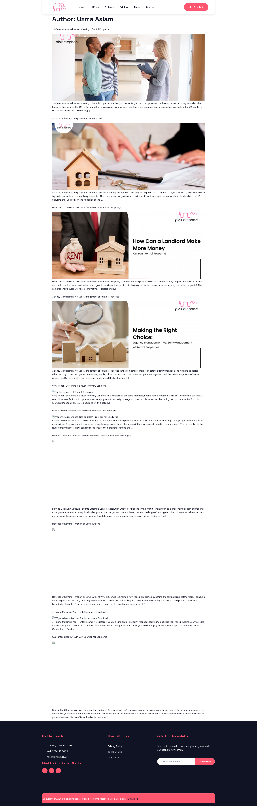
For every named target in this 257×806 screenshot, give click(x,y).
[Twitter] (51, 770)
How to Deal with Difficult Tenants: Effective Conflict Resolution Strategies (91, 435)
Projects (109, 7)
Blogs (137, 7)
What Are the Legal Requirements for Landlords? (78, 118)
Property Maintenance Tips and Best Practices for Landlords (84, 410)
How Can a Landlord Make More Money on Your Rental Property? (86, 207)
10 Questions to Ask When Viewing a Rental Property (80, 29)
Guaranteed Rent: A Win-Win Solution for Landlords (79, 636)
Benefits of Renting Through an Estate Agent (76, 523)
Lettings (94, 7)
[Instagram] (58, 770)
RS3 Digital (132, 798)
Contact (151, 7)
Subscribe (205, 761)
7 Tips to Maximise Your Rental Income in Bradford (78, 612)
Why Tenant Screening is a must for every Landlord (79, 385)
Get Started (196, 7)
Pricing (124, 7)
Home (81, 7)
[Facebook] (45, 770)
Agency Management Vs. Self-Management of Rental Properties (85, 296)
